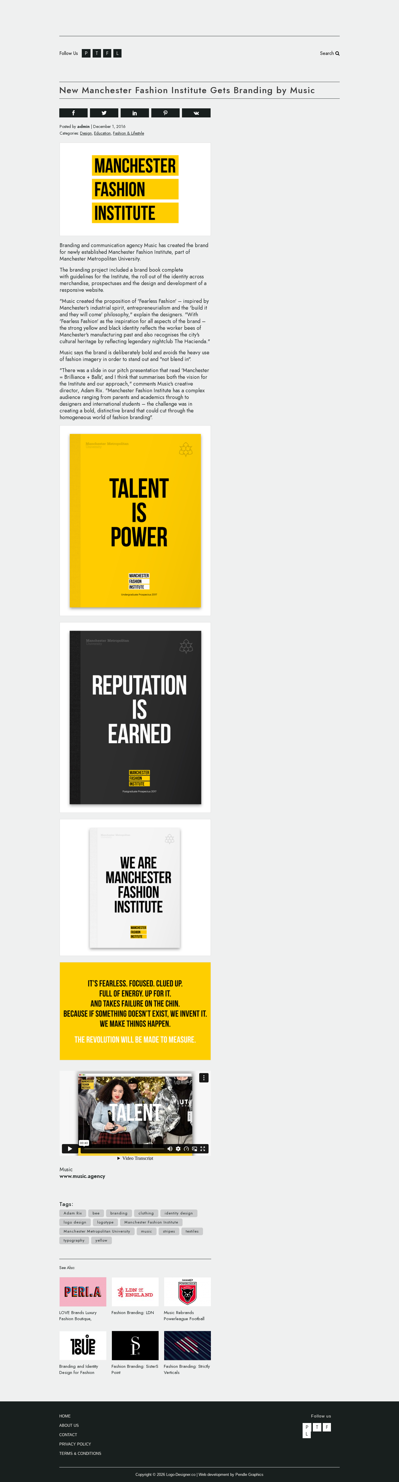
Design (86, 133)
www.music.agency (82, 1176)
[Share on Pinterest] (165, 112)
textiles (192, 1231)
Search (327, 53)
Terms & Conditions (80, 1453)
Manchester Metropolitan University (97, 1231)
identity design (179, 1213)
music (146, 1231)
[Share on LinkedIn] (135, 112)
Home (65, 1416)
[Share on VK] (196, 112)
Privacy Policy (75, 1444)
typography (74, 1240)
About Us (69, 1425)
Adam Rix (73, 1213)
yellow (101, 1240)
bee (96, 1213)
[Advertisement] (296, 192)
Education (102, 133)
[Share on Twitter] (104, 112)
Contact (68, 1435)
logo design (75, 1222)
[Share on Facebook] (73, 112)
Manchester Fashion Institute (151, 1222)
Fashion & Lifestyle (128, 133)
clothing (146, 1213)
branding (119, 1213)
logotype (105, 1222)
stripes (169, 1231)
